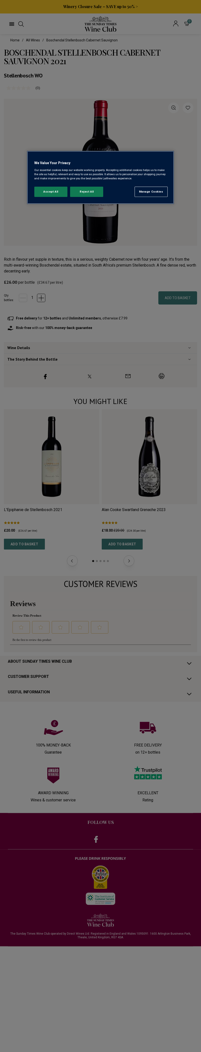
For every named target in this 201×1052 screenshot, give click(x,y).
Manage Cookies (151, 191)
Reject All (87, 191)
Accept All (50, 191)
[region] (100, 177)
